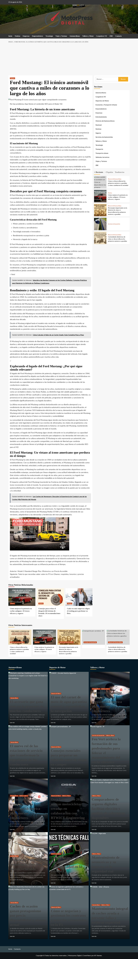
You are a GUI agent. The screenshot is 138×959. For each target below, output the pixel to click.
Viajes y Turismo (61, 36)
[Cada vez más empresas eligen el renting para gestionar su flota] (78, 597)
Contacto (118, 36)
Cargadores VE (101, 36)
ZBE (111, 36)
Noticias (17, 36)
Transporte (99, 149)
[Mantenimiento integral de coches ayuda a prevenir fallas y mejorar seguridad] (99, 887)
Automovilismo (75, 36)
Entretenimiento (101, 117)
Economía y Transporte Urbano (106, 105)
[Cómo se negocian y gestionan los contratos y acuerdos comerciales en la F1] (69, 888)
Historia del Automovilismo (105, 121)
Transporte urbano (102, 153)
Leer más (12, 722)
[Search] (128, 36)
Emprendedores (37, 36)
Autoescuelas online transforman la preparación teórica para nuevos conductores (25, 808)
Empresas (26, 36)
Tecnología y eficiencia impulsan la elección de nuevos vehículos (27, 864)
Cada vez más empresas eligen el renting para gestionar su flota (78, 611)
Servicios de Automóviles (104, 137)
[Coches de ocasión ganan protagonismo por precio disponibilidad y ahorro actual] (28, 888)
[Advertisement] (69, 59)
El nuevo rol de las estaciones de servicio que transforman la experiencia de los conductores (26, 755)
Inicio (10, 36)
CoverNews (87, 955)
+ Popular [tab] (109, 172)
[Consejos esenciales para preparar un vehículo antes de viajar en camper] (60, 726)
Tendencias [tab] (119, 172)
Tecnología (49, 36)
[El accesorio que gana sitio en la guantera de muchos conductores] (28, 675)
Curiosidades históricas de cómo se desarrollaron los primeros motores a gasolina (117, 239)
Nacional (99, 125)
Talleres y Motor (88, 36)
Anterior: (38, 571)
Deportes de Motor (102, 101)
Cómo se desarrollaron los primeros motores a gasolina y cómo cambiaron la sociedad (118, 183)
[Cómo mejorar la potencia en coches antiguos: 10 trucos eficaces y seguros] (21, 597)
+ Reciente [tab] (98, 172)
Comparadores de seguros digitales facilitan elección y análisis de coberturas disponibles (108, 808)
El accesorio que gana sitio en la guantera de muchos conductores (27, 706)
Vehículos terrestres (102, 157)
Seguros (98, 133)
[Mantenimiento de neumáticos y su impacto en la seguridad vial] (98, 833)
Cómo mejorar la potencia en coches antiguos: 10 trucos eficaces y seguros (21, 611)
